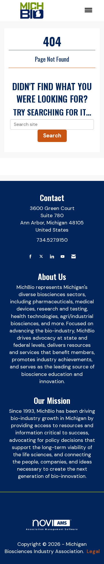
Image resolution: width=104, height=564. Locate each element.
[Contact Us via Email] (73, 256)
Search (52, 135)
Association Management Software (52, 529)
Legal (93, 551)
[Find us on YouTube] (62, 256)
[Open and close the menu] (77, 10)
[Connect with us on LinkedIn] (52, 256)
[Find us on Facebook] (30, 256)
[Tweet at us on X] (41, 256)
